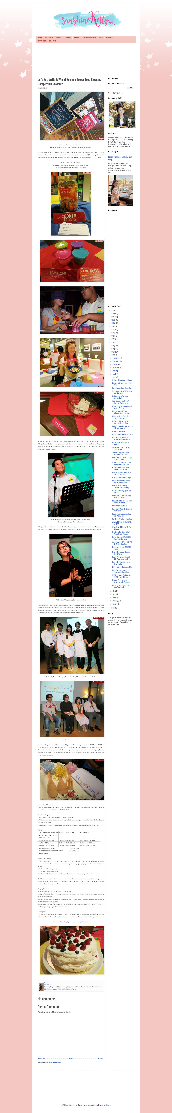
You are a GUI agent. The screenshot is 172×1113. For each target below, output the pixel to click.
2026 (112, 310)
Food (101, 38)
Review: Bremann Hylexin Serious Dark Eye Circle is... (122, 586)
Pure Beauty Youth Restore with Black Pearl (122, 510)
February (115, 600)
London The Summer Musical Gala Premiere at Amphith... (121, 558)
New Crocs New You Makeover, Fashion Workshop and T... (121, 481)
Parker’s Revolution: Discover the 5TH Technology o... (122, 427)
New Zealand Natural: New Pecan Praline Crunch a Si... (122, 502)
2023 (112, 320)
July (114, 374)
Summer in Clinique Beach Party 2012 (122, 384)
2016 (112, 342)
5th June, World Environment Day (122, 567)
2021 (112, 326)
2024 (112, 317)
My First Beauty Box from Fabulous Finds (120, 397)
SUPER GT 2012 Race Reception (122, 519)
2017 (112, 339)
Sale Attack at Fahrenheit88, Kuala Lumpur (121, 448)
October (115, 364)
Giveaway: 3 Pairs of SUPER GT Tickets (121, 548)
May (114, 591)
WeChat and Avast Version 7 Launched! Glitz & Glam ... (120, 422)
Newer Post (41, 1058)
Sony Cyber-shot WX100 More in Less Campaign (122, 392)
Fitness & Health (89, 38)
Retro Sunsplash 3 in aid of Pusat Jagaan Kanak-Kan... (120, 571)
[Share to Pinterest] (46, 88)
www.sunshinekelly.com (115, 137)
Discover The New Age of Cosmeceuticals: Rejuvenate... (122, 581)
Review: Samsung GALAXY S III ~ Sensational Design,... (122, 538)
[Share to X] (42, 88)
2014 (112, 349)
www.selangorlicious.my (80, 922)
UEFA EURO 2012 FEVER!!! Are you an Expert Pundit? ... (122, 458)
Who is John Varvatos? (119, 431)
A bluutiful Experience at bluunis (122, 380)
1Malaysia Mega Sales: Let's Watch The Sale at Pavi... (120, 453)
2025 (112, 313)
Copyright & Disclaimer (47, 41)
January (115, 604)
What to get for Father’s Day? (121, 477)
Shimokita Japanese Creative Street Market (121, 553)
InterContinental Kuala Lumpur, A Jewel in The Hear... (122, 407)
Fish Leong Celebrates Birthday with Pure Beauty (121, 515)
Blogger (108, 1105)
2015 (112, 345)
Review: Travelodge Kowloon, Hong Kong (120, 158)
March (115, 597)
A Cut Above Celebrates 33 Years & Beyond (122, 528)
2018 (112, 336)
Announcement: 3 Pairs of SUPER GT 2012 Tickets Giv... (122, 543)
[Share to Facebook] (44, 88)
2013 (112, 352)
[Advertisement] (86, 60)
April (114, 594)
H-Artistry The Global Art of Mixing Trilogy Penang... (121, 533)
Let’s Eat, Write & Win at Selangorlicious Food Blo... (120, 412)
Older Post (100, 1058)
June (114, 377)
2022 (112, 323)
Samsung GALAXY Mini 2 (119, 506)
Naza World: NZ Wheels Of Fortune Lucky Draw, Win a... (121, 438)
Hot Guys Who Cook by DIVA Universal (120, 443)
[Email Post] (44, 982)
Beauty (59, 38)
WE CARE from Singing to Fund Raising (121, 492)
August (115, 371)
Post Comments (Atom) (53, 1062)
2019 (112, 333)
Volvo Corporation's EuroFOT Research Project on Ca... (120, 402)
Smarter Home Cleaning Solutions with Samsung (120, 486)
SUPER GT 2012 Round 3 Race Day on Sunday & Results (121, 463)
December (116, 358)
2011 (112, 608)
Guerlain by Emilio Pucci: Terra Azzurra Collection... (121, 473)
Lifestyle (49, 38)
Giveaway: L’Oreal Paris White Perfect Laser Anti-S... (121, 417)
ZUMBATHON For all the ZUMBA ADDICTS (121, 523)
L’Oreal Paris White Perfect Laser (122, 434)
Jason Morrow (93, 1105)
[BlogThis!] (41, 88)
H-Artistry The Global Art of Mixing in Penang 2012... (121, 468)
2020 (112, 329)
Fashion (68, 38)
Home (40, 38)
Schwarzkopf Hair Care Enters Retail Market (121, 563)
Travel (77, 38)
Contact (109, 38)
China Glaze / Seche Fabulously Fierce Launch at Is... (121, 497)
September (116, 367)
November (116, 361)
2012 (112, 355)
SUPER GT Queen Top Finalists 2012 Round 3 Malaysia (121, 576)
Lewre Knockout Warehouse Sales (122, 388)
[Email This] (39, 88)
